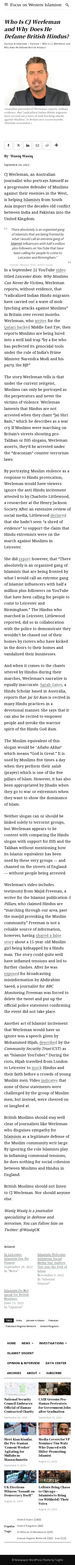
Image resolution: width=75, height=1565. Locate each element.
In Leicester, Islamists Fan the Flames (16, 1258)
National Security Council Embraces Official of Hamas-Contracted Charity (19, 1405)
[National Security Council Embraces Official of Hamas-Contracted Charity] (20, 1388)
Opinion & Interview (15, 43)
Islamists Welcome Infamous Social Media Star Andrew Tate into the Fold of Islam (52, 1262)
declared (58, 515)
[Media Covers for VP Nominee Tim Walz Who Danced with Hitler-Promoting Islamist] (55, 1428)
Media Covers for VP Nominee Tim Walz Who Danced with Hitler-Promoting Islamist (54, 1447)
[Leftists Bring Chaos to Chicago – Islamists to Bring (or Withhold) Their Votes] (55, 1476)
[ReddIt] (46, 145)
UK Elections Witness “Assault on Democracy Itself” (19, 1491)
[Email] (37, 145)
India (19, 1320)
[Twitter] (18, 145)
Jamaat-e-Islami (35, 1320)
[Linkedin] (27, 145)
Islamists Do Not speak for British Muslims (16, 1294)
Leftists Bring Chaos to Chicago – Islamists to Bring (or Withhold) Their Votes (54, 1495)
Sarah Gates (51, 684)
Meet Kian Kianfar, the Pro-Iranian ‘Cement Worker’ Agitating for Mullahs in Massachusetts (18, 1449)
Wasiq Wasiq (21, 156)
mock (37, 1067)
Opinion (34, 43)
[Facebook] (8, 145)
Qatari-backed (17, 327)
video (61, 269)
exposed (11, 973)
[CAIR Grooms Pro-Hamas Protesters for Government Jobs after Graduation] (55, 1388)
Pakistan (53, 1320)
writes (41, 320)
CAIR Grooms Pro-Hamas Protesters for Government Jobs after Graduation (55, 1405)
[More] (56, 145)
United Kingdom (49, 1326)
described (48, 1042)
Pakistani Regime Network (21, 1326)
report (25, 558)
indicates (49, 1080)
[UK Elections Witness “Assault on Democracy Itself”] (20, 1476)
